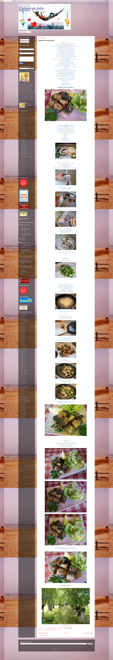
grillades (21, 355)
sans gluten (22, 409)
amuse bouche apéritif (24, 320)
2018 (22, 125)
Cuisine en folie (31, 8)
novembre (23, 134)
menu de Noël (22, 370)
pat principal (22, 380)
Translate (27, 33)
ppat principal (22, 391)
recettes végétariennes (24, 401)
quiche (21, 394)
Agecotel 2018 (23, 315)
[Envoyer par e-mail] (66, 628)
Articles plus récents (43, 633)
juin (22, 159)
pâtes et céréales (23, 383)
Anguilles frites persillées (46, 40)
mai (22, 161)
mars (23, 164)
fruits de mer (22, 348)
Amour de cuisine (24, 271)
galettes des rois (23, 349)
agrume (21, 316)
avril (23, 162)
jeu (21, 359)
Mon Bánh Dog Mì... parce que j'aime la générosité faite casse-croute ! (27, 246)
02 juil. (24, 155)
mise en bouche (23, 373)
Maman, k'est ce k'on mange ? (26, 255)
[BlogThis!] (67, 628)
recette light (22, 396)
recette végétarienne (24, 397)
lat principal (22, 361)
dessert (21, 342)
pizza (21, 384)
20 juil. (24, 147)
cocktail (21, 333)
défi (21, 341)
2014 (22, 169)
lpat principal (22, 367)
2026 (22, 112)
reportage (22, 403)
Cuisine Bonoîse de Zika (25, 249)
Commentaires (23, 42)
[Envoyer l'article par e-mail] (64, 628)
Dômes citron (23, 239)
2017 (22, 127)
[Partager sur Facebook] (70, 628)
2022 (22, 119)
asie (21, 325)
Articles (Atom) (46, 635)
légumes (21, 364)
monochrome (22, 374)
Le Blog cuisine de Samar (25, 228)
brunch (21, 329)
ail (67, 135)
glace (21, 352)
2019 (22, 124)
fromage (21, 346)
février (23, 165)
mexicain (22, 371)
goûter (21, 354)
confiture (22, 335)
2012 (22, 173)
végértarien (22, 415)
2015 (22, 130)
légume (21, 362)
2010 (22, 174)
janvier (23, 167)
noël (21, 375)
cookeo (21, 336)
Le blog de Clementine (25, 224)
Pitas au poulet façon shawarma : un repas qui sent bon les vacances (26, 257)
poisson (58, 629)
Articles (22, 39)
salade (21, 407)
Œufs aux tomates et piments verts (26, 225)
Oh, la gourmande (24, 261)
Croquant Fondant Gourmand (26, 266)
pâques (21, 378)
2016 (22, 129)
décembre (23, 132)
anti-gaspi (22, 322)
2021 (22, 120)
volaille (21, 417)
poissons (65, 48)
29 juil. (24, 142)
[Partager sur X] (69, 628)
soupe (21, 410)
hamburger (22, 358)
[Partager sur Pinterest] (71, 628)
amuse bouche (43, 629)
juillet (23, 140)
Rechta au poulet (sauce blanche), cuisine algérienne (26, 230)
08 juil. (24, 152)
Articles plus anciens (88, 633)
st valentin (22, 413)
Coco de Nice (28, 103)
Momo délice (23, 238)
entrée (74, 43)
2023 (22, 117)
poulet (21, 390)
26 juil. (24, 143)
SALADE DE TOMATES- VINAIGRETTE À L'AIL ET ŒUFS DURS (27, 251)
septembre (24, 137)
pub (21, 393)
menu (21, 368)
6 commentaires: (59, 628)
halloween (22, 357)
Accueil (65, 633)
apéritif (69, 43)
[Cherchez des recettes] (23, 219)
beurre (21, 326)
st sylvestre (22, 412)
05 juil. (24, 153)
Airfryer (21, 318)
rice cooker (22, 404)
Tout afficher (32, 275)
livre (21, 365)
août (22, 139)
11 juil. (24, 150)
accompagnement (23, 313)
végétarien (22, 416)
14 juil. (24, 148)
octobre (23, 135)
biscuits (21, 328)
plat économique (23, 386)
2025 (22, 114)
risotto (21, 406)
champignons (22, 331)
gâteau (21, 351)
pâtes (21, 381)
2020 (22, 122)
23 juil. (24, 145)
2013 (22, 171)
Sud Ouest (68, 42)
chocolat (21, 332)
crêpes (21, 338)
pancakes (22, 377)
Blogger (61, 649)
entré (21, 344)
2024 (22, 115)
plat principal (54, 629)
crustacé (21, 339)
